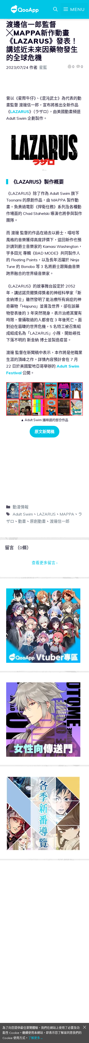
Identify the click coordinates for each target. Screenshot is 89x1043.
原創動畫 (38, 521)
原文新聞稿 (44, 431)
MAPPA (67, 514)
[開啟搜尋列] (55, 9)
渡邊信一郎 (59, 521)
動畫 (22, 521)
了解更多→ (35, 1038)
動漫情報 (20, 506)
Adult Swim (23, 514)
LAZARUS (19, 111)
